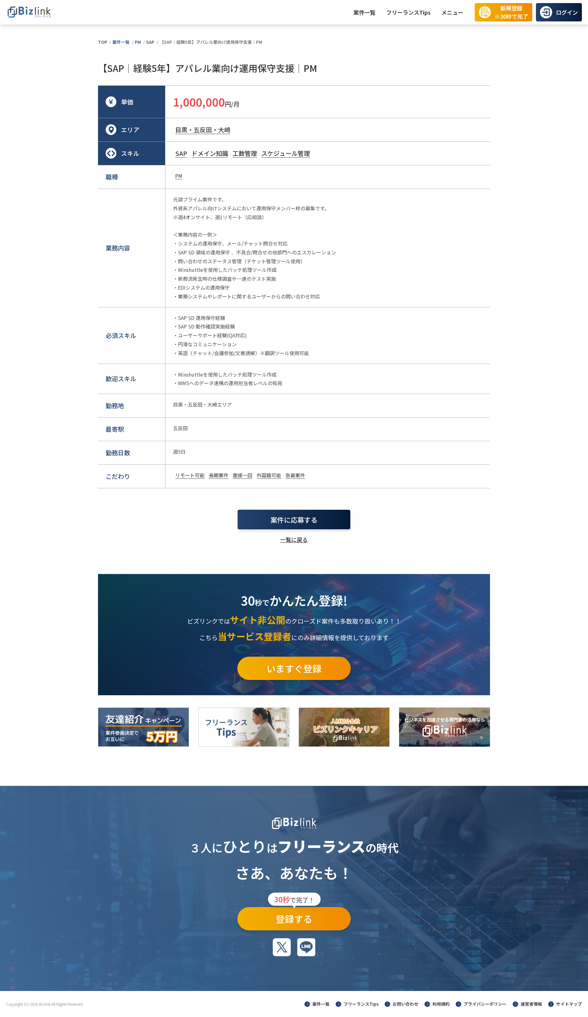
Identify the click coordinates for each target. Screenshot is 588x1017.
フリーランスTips (408, 12)
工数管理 (244, 153)
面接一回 (242, 475)
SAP (150, 42)
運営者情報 (531, 1004)
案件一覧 (364, 12)
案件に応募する (294, 519)
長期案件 (218, 475)
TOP (102, 42)
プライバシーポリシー (485, 1004)
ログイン (567, 12)
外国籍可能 (269, 475)
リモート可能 (190, 475)
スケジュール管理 (285, 153)
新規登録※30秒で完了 (511, 12)
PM (138, 42)
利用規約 (441, 1004)
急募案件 (295, 475)
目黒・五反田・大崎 (202, 129)
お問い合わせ (405, 1004)
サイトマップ (569, 1004)
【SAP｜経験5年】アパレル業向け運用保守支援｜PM (211, 42)
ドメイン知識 (209, 153)
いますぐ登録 (294, 668)
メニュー (452, 12)
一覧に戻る (294, 539)
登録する (294, 916)
